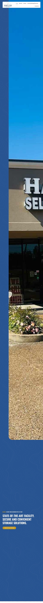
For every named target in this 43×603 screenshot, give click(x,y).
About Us (20, 3)
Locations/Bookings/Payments (32, 3)
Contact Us (37, 6)
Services (24, 3)
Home (17, 3)
